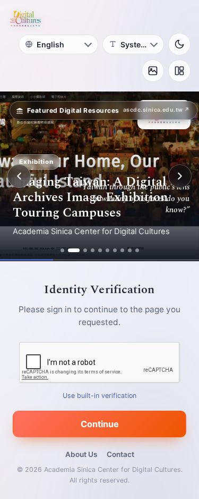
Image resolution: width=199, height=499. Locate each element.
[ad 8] (122, 250)
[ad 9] (130, 250)
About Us (81, 454)
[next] (180, 176)
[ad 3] (85, 250)
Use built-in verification (99, 396)
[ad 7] (115, 250)
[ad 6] (107, 250)
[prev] (19, 176)
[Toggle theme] (179, 44)
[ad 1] (62, 250)
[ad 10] (137, 250)
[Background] (153, 71)
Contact (120, 454)
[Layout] (179, 71)
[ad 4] (92, 250)
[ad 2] (74, 250)
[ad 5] (100, 250)
